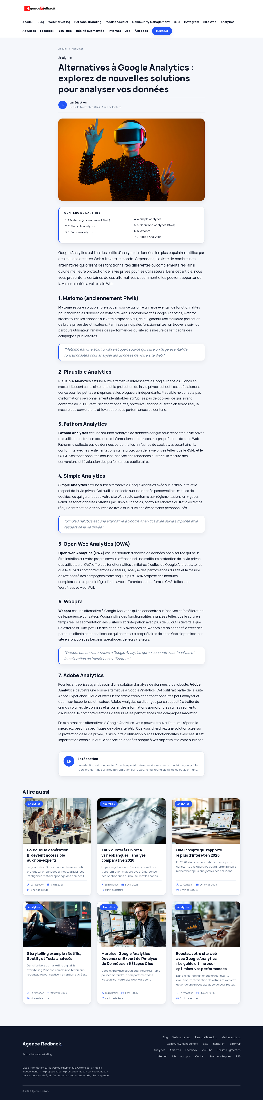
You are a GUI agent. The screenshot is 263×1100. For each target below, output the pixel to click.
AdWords (29, 31)
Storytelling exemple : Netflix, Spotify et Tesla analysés (54, 956)
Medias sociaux (117, 22)
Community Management (151, 22)
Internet (115, 31)
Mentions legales (220, 1056)
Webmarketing (59, 22)
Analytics (227, 22)
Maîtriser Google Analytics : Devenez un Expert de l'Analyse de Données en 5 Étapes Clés (129, 958)
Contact (162, 31)
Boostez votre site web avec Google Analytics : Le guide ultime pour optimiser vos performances (201, 961)
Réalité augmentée (90, 31)
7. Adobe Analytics (149, 237)
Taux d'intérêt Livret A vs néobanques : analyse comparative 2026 (123, 855)
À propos (141, 31)
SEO (177, 22)
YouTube (65, 31)
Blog (41, 22)
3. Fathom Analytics (81, 232)
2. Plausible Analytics (81, 226)
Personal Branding (87, 22)
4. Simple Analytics (149, 219)
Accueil (28, 22)
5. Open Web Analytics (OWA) (156, 225)
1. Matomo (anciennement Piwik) (89, 220)
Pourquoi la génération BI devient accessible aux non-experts (47, 855)
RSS (238, 1056)
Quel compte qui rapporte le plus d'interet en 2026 (199, 853)
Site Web (209, 22)
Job (128, 31)
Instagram (191, 22)
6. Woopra (143, 231)
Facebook (47, 31)
